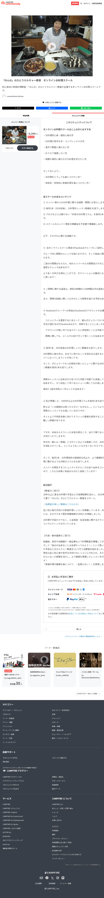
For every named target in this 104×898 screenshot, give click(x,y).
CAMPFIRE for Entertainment (13, 820)
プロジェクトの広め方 (11, 789)
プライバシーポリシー (60, 838)
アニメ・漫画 (7, 722)
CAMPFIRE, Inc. (53, 888)
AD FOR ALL (7, 832)
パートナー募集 (65, 883)
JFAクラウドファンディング (13, 840)
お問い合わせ (57, 820)
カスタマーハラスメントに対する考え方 (66, 854)
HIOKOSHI (6, 836)
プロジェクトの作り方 (11, 785)
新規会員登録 (97, 3)
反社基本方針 (57, 850)
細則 (53, 834)
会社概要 (38, 883)
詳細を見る (10, 148)
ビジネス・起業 (8, 734)
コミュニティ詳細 (78, 115)
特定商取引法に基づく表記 (62, 842)
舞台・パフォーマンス (60, 738)
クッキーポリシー (58, 858)
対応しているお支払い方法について (84, 613)
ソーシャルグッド (9, 742)
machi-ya (6, 844)
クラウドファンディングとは (13, 781)
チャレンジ (56, 718)
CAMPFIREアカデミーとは (12, 777)
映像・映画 (56, 726)
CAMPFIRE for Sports (10, 824)
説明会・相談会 (57, 777)
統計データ (56, 789)
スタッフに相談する (59, 758)
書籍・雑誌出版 (57, 730)
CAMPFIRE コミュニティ (11, 808)
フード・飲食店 (8, 718)
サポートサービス (58, 781)
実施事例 (55, 785)
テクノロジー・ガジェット (12, 710)
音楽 (53, 714)
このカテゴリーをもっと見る (87, 693)
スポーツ (55, 722)
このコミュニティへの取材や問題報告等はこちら (82, 636)
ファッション (7, 726)
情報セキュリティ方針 (60, 846)
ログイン (87, 3)
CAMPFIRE (6, 804)
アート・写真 (7, 738)
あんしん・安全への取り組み (62, 808)
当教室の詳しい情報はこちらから (61, 504)
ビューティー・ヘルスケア (61, 734)
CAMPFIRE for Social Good (13, 816)
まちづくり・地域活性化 (61, 710)
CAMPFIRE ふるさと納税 (11, 828)
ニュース (55, 812)
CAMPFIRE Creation (10, 812)
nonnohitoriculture (15, 96)
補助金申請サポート (10, 848)
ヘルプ (54, 816)
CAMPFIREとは (57, 804)
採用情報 (52, 883)
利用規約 (55, 830)
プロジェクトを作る (10, 758)
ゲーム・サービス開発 (11, 730)
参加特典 (26, 115)
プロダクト (7, 714)
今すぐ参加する (27, 148)
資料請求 (75, 3)
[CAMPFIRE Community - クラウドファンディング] (10, 3)
